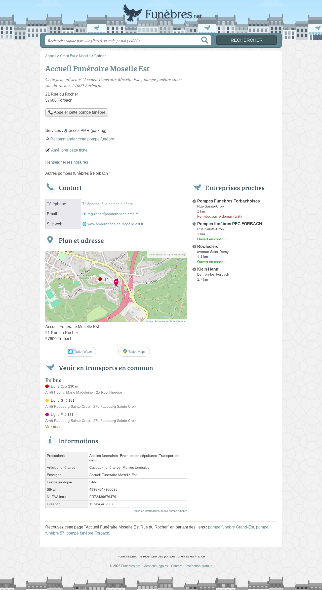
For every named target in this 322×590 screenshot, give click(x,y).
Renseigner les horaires (66, 162)
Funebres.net (161, 18)
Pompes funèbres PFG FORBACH (229, 224)
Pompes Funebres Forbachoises (228, 201)
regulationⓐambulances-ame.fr (113, 214)
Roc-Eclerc (207, 246)
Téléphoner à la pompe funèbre (107, 204)
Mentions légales (155, 566)
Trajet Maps (137, 351)
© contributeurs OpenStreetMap (167, 254)
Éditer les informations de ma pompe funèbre (160, 510)
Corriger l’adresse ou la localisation (165, 321)
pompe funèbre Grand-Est (231, 527)
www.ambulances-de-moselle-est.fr (115, 224)
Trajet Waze (83, 351)
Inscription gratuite (198, 566)
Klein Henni (208, 269)
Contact (176, 566)
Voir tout (52, 427)
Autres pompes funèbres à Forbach (76, 173)
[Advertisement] (234, 401)
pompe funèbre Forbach (87, 533)
